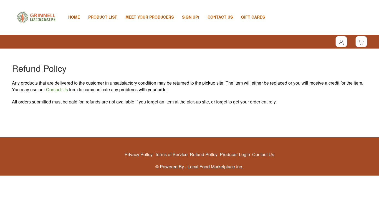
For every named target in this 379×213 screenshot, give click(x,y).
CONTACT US (220, 17)
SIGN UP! (190, 17)
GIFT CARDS (253, 17)
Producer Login (235, 154)
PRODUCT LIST (102, 17)
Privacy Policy (139, 154)
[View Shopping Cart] (361, 41)
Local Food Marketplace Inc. (215, 166)
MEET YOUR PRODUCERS (149, 17)
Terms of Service (171, 154)
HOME (74, 17)
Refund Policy (204, 154)
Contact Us (57, 89)
